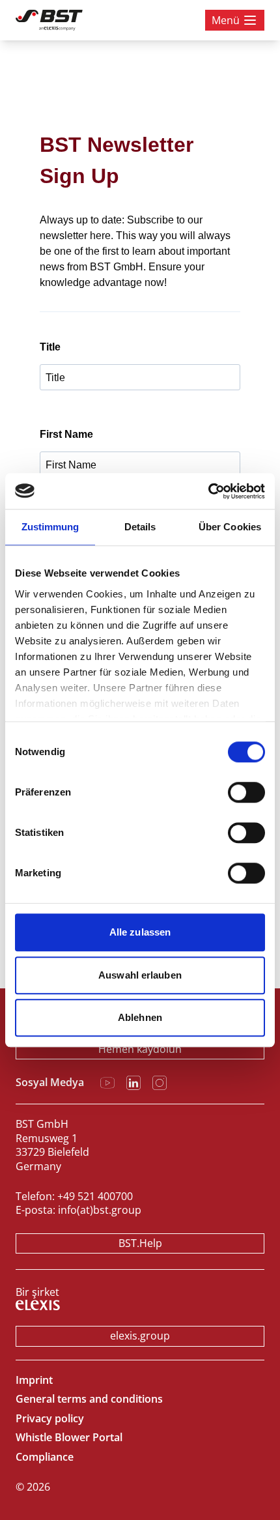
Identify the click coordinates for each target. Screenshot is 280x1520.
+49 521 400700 (95, 1196)
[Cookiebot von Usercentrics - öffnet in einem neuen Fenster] (208, 491)
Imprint (34, 1380)
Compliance (45, 1457)
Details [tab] (140, 526)
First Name (66, 434)
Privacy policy (50, 1418)
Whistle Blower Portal (69, 1437)
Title (50, 346)
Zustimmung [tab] (50, 526)
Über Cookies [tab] (230, 526)
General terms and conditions (89, 1399)
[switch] (246, 792)
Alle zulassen (140, 932)
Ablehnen (140, 1017)
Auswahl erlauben (140, 975)
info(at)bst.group (99, 1210)
